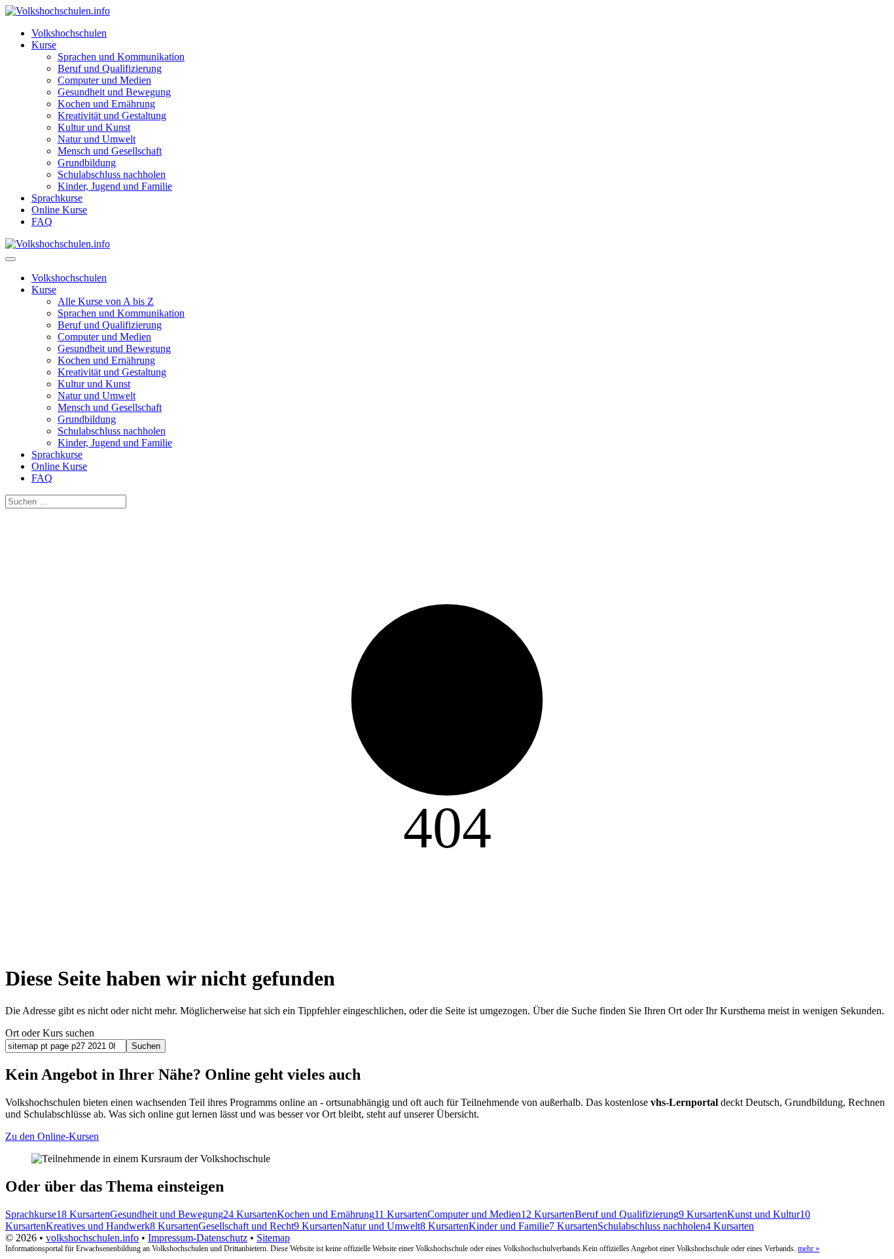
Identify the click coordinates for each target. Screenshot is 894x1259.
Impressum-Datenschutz (197, 1237)
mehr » (808, 1248)
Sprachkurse (56, 198)
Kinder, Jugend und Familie (115, 186)
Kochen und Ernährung (106, 103)
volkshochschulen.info (92, 1237)
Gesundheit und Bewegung (114, 92)
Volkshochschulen (69, 33)
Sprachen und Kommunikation (121, 56)
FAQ (41, 221)
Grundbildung (87, 162)
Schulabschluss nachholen (112, 174)
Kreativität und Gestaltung (112, 115)
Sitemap (273, 1237)
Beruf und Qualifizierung (110, 68)
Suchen (146, 1046)
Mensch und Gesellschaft (110, 150)
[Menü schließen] (10, 259)
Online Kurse (59, 209)
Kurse (43, 44)
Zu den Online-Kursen (52, 1136)
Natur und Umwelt (96, 139)
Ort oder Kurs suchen (49, 1032)
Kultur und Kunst (94, 127)
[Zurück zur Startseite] (57, 10)
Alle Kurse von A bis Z (106, 301)
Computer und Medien (104, 80)
